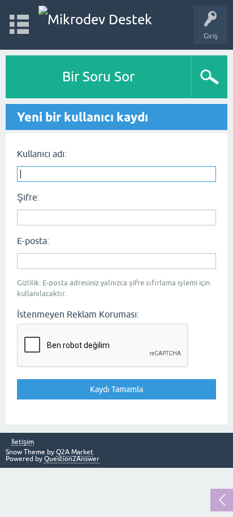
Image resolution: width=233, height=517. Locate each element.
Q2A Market (74, 452)
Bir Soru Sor (98, 76)
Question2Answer (72, 459)
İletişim (22, 442)
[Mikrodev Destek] (95, 19)
